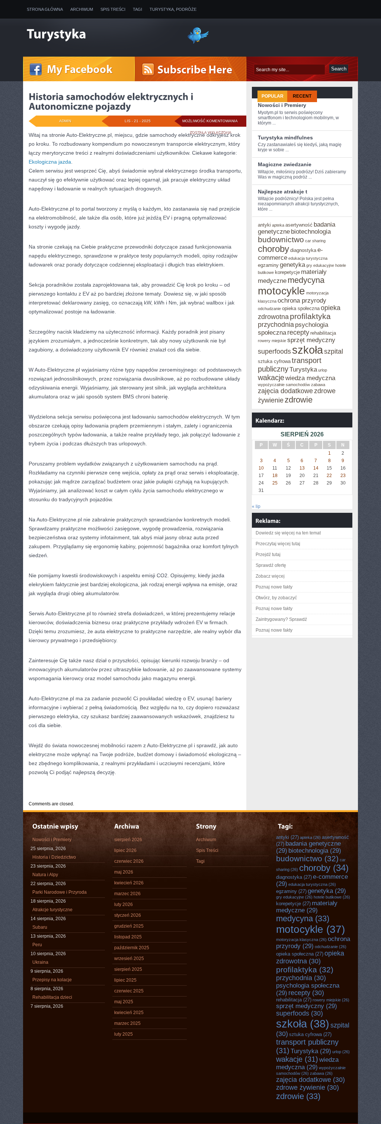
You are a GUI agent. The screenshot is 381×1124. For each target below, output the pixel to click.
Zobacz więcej (270, 576)
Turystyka (303, 369)
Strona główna (45, 9)
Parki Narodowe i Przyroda (59, 892)
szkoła (307, 350)
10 (261, 468)
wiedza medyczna (310, 378)
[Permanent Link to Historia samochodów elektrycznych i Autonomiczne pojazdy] (112, 101)
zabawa (318, 384)
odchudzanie (269, 308)
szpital (333, 351)
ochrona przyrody (302, 300)
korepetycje (287, 272)
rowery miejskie (272, 340)
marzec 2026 (127, 893)
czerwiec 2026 (129, 861)
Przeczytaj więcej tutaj (278, 543)
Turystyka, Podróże (173, 9)
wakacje (271, 377)
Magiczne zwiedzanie (284, 164)
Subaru (39, 927)
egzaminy (268, 265)
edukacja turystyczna (307, 258)
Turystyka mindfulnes (285, 137)
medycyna (306, 280)
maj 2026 (123, 872)
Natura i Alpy (45, 874)
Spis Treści (112, 9)
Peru (37, 944)
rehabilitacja (323, 333)
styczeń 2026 (127, 915)
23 (343, 475)
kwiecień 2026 (129, 882)
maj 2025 (123, 1001)
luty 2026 (123, 904)
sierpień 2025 (128, 969)
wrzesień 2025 (129, 958)
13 (302, 468)
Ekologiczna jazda (50, 162)
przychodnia (276, 324)
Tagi (137, 9)
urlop (322, 370)
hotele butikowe (332, 897)
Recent (302, 96)
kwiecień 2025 (129, 1012)
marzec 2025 (127, 1023)
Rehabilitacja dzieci (52, 997)
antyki (264, 225)
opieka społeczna (301, 308)
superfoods (274, 351)
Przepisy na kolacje (52, 979)
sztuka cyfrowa (274, 361)
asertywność (299, 225)
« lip (256, 506)
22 (329, 475)
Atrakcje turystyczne (52, 909)
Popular (273, 96)
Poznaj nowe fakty (274, 587)
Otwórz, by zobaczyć (276, 597)
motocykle (281, 291)
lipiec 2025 (125, 980)
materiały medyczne (306, 906)
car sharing (315, 241)
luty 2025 (123, 1034)
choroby (273, 249)
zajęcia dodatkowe (285, 391)
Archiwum (81, 9)
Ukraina (40, 962)
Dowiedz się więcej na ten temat (288, 533)
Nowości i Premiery (282, 105)
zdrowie (299, 399)
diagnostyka (303, 250)
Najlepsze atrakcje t (282, 192)
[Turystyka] (101, 34)
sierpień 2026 (128, 839)
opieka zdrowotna (310, 957)
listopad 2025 (128, 937)
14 (315, 468)
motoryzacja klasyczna (301, 939)
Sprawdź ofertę (271, 565)
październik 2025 (131, 947)
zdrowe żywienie (307, 1087)
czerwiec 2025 (129, 991)
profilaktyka (310, 316)
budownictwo (281, 239)
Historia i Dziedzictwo (54, 857)
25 (275, 483)
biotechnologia (311, 231)
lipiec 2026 (125, 850)
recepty (298, 332)
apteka (278, 225)
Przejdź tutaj (268, 554)
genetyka (292, 264)
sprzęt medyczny (311, 340)
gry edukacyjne (320, 265)
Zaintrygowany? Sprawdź (281, 619)
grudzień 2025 (129, 926)
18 (275, 475)
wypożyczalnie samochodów (284, 384)
